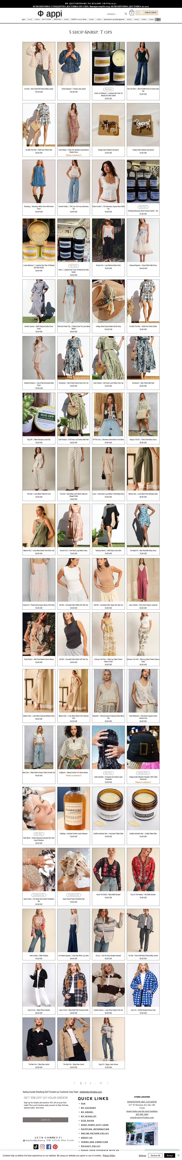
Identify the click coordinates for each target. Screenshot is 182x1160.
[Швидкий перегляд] (39, 63)
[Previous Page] (74, 1083)
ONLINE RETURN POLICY (95, 1133)
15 (101, 1083)
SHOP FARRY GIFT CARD (95, 1125)
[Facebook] (48, 1146)
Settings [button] (142, 1155)
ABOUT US (87, 1137)
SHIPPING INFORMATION (95, 1129)
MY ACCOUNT (88, 1108)
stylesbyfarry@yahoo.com (91, 1091)
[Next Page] (107, 1083)
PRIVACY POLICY (91, 1146)
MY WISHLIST (89, 1116)
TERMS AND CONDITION (94, 1142)
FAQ (83, 1103)
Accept (170, 1155)
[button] (131, 12)
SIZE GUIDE (87, 1120)
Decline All (155, 1155)
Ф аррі (49, 13)
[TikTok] (36, 1146)
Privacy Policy (109, 1155)
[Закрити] (178, 1155)
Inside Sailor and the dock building (142, 1111)
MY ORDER (87, 1112)
